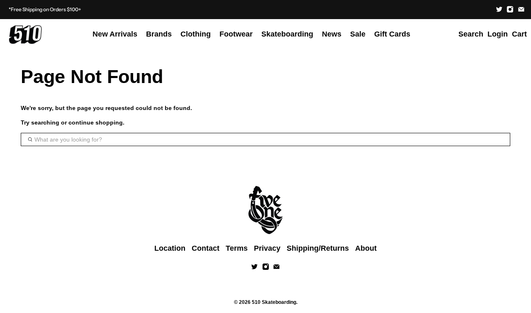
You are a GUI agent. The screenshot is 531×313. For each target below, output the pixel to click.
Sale (357, 34)
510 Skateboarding (274, 302)
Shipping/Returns (318, 248)
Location (169, 248)
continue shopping (95, 122)
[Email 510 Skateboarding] (521, 9)
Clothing (195, 34)
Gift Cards (392, 34)
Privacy (267, 248)
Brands (159, 34)
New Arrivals (115, 34)
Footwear (236, 34)
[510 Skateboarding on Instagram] (510, 9)
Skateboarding (287, 34)
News (331, 34)
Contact (205, 248)
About (366, 248)
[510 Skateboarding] (25, 34)
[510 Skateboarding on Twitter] (499, 9)
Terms (237, 248)
